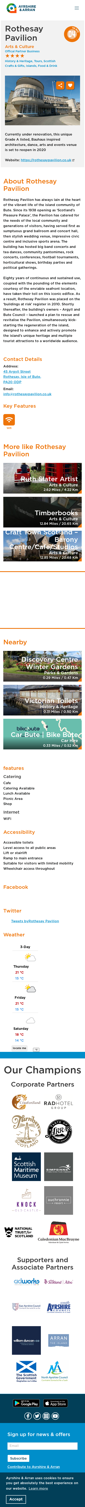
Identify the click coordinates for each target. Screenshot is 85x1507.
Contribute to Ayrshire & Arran (33, 1467)
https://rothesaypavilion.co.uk (46, 160)
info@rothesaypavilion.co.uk (27, 394)
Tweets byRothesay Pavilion (35, 921)
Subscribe (18, 1458)
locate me (19, 1048)
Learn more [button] (38, 1488)
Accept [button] (15, 1499)
